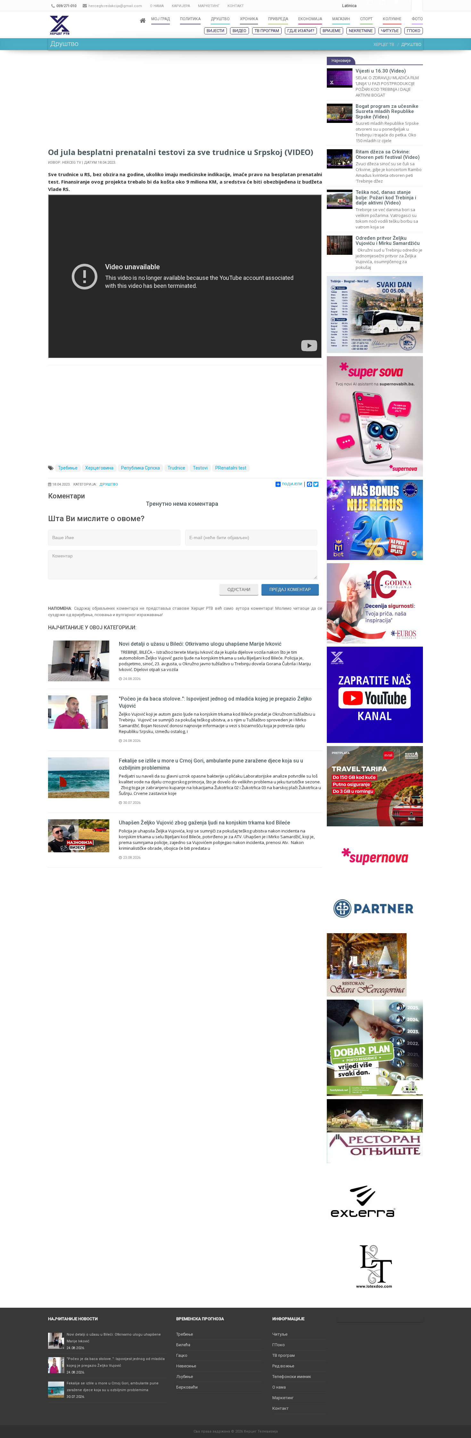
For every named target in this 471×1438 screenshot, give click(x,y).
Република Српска (140, 467)
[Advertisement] (185, 101)
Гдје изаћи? (300, 30)
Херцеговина (99, 467)
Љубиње (184, 1376)
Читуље (390, 30)
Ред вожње (283, 1366)
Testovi (200, 467)
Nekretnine (361, 30)
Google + (366, 5)
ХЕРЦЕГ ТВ (384, 44)
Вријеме (332, 30)
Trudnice (176, 467)
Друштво (108, 484)
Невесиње (186, 1366)
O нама (279, 1387)
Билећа (183, 1344)
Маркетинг (282, 1397)
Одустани (238, 589)
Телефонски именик (291, 1376)
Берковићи (187, 1387)
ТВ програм (267, 30)
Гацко (181, 1355)
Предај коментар (290, 589)
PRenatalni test (230, 467)
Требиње (68, 467)
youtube (379, 5)
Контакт (280, 1408)
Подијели (292, 484)
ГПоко (413, 30)
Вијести (215, 30)
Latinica (349, 5)
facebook (404, 5)
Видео (239, 30)
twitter (391, 5)
